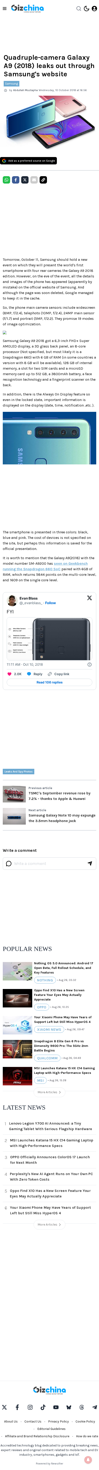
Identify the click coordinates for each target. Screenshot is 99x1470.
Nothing (45, 980)
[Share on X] (25, 180)
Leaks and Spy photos (18, 771)
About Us (11, 1421)
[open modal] (94, 8)
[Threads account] (81, 1407)
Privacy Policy (58, 1421)
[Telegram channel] (94, 1407)
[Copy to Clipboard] (43, 180)
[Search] (79, 8)
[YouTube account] (56, 1407)
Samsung (11, 83)
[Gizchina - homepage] (27, 8)
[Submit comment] (89, 863)
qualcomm (47, 1058)
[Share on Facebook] (15, 180)
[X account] (4, 1407)
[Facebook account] (17, 1407)
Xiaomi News (49, 1029)
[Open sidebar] (4, 8)
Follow (50, 603)
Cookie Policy (85, 1421)
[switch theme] (86, 8)
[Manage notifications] (88, 1460)
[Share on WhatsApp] (6, 180)
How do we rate (87, 1436)
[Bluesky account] (69, 1407)
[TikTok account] (43, 1407)
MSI (40, 1080)
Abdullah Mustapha (25, 90)
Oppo (41, 1007)
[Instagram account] (30, 1407)
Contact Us (32, 1421)
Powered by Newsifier (49, 1463)
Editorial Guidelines (51, 1429)
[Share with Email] (34, 180)
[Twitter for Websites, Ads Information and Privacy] (89, 664)
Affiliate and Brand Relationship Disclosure (37, 1436)
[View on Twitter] (89, 600)
